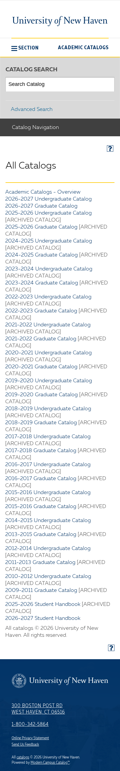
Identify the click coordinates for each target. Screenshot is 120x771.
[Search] (107, 84)
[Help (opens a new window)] (110, 148)
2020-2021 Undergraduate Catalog (48, 353)
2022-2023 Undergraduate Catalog (48, 297)
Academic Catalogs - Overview (42, 192)
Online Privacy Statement (30, 738)
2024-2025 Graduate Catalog (41, 255)
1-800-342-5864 (30, 724)
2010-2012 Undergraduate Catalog (48, 576)
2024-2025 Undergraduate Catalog (48, 241)
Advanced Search (31, 109)
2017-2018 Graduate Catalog (40, 450)
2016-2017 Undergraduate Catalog (48, 464)
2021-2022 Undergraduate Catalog (48, 325)
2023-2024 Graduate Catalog (41, 283)
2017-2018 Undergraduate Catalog (48, 436)
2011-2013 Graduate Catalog (40, 562)
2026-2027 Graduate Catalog (41, 206)
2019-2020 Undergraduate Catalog (48, 380)
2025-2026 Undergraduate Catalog (48, 213)
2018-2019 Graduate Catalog (41, 422)
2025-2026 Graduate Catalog (41, 227)
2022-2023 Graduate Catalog (41, 311)
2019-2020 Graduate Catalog (41, 394)
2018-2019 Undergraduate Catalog (48, 408)
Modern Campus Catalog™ (50, 763)
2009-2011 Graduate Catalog (41, 590)
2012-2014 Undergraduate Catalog (48, 548)
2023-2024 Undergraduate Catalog (48, 269)
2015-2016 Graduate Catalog (40, 506)
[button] (25, 47)
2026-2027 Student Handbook (42, 618)
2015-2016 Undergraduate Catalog (48, 492)
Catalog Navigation (35, 127)
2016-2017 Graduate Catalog (40, 478)
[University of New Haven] (60, 21)
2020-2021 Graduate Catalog (41, 366)
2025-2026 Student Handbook (42, 604)
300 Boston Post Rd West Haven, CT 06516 (38, 709)
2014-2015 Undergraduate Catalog (48, 520)
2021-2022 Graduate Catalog (40, 339)
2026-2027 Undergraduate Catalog (48, 199)
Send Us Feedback (25, 744)
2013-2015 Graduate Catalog (40, 534)
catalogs (23, 757)
